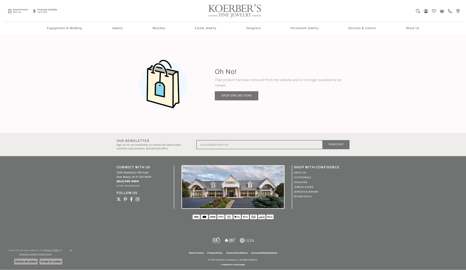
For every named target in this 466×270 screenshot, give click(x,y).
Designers (253, 28)
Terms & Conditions (237, 253)
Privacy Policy (214, 253)
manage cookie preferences (35, 254)
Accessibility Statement (264, 253)
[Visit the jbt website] (230, 240)
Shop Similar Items (236, 95)
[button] (418, 11)
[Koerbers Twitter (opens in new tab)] (118, 199)
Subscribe (336, 144)
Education (300, 182)
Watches (159, 28)
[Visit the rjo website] (216, 240)
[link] (18, 11)
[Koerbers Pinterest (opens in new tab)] (125, 199)
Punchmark (239, 265)
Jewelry (117, 28)
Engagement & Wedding (64, 28)
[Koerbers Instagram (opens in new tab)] (137, 199)
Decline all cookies (26, 261)
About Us (412, 28)
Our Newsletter (132, 141)
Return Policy (303, 196)
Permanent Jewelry (305, 28)
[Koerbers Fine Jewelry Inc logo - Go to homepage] (234, 11)
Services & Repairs (306, 192)
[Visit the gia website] (247, 240)
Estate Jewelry (205, 28)
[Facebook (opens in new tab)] (131, 199)
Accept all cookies (51, 261)
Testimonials (302, 177)
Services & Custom (362, 28)
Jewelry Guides (303, 187)
